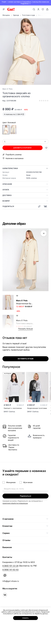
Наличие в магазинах (15, 158)
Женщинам (11, 482)
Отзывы (6, 540)
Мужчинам (28, 482)
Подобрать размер (14, 155)
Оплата (5, 190)
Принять (25, 618)
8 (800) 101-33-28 (10, 566)
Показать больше (25, 329)
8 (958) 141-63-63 (10, 569)
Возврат (6, 201)
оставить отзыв (25, 359)
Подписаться (25, 496)
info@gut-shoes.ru (10, 581)
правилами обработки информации (15, 503)
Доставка (7, 195)
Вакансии (7, 547)
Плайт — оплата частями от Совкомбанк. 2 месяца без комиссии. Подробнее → (25, 2)
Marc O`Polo (7, 89)
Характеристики (10, 168)
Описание (7, 184)
